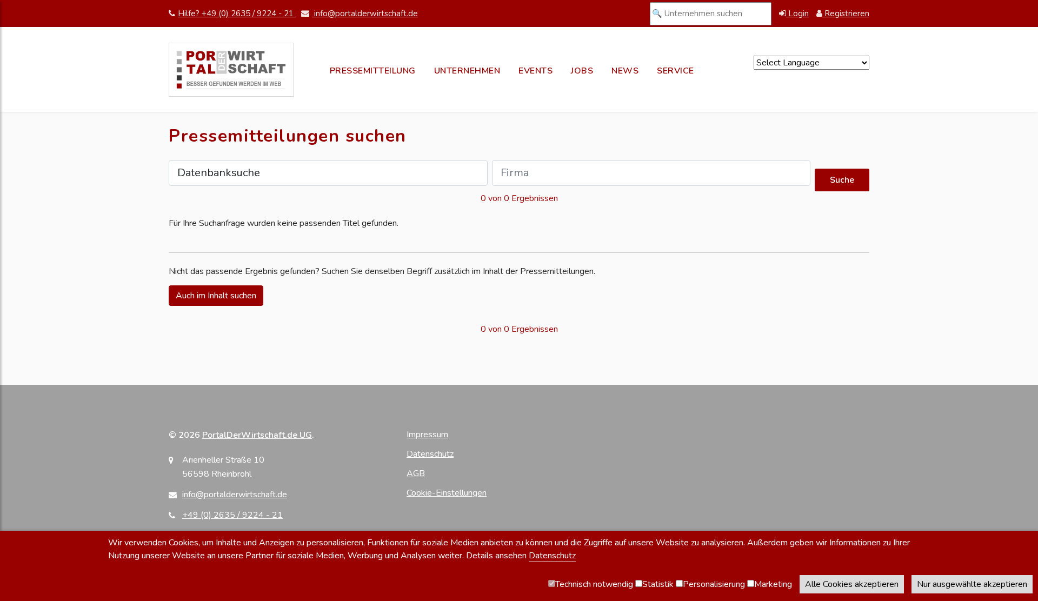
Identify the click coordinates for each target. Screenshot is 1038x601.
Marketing (773, 584)
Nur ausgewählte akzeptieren (972, 584)
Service (675, 71)
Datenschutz (430, 454)
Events (535, 71)
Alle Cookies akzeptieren (852, 584)
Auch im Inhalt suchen (216, 296)
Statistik (658, 584)
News (624, 71)
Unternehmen (467, 71)
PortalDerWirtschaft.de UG (257, 435)
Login (797, 13)
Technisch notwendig (594, 584)
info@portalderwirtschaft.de (365, 13)
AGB (416, 473)
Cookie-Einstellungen (447, 493)
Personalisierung (714, 584)
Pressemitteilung (373, 71)
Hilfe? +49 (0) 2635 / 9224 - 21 (237, 13)
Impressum (427, 434)
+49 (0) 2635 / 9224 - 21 (232, 515)
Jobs (582, 71)
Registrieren (845, 13)
